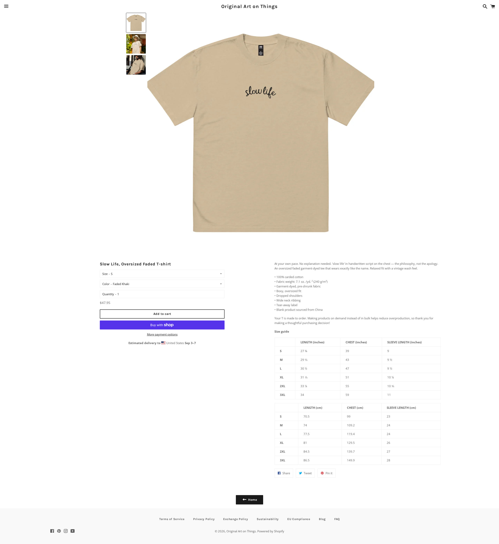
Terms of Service (172, 519)
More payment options (162, 334)
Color (106, 284)
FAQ (337, 519)
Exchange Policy (235, 519)
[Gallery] (249, 131)
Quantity (108, 294)
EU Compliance (298, 519)
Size (105, 274)
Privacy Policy (204, 519)
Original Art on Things (249, 6)
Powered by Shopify (270, 531)
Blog (322, 519)
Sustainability (268, 519)
